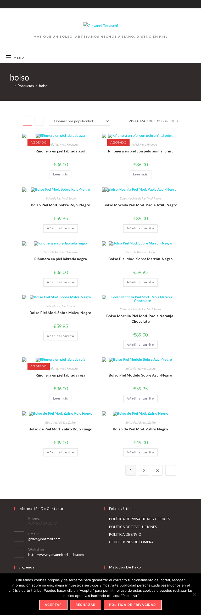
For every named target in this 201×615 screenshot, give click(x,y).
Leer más (60, 174)
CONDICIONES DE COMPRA (131, 542)
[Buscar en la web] (185, 58)
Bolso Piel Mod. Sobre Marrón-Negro (140, 259)
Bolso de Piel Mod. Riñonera (60, 144)
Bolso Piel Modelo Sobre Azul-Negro (140, 375)
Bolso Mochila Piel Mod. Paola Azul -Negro (140, 205)
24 (164, 121)
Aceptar (53, 605)
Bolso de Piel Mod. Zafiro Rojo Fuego (60, 429)
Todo (173, 121)
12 (158, 121)
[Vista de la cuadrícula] (27, 121)
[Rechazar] (194, 594)
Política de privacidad (132, 605)
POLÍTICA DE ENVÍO (125, 534)
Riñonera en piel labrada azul (60, 151)
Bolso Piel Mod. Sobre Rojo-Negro (60, 205)
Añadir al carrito (60, 228)
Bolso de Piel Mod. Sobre (61, 198)
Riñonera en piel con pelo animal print (140, 151)
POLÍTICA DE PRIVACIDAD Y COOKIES (139, 519)
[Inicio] (11, 86)
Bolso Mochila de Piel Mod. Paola (140, 198)
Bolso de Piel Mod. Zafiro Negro (140, 429)
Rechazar (86, 605)
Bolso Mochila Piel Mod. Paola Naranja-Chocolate (140, 318)
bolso (43, 86)
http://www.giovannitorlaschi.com (56, 554)
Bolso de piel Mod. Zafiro (60, 422)
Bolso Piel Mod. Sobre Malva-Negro (60, 312)
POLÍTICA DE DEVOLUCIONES (133, 527)
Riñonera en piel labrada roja (60, 375)
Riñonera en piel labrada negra (60, 259)
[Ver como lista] (39, 121)
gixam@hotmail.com (44, 539)
